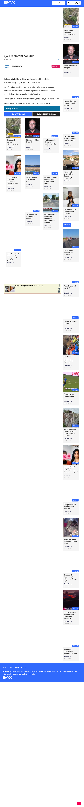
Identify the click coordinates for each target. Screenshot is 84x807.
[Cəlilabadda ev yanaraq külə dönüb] (32, 202)
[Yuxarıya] (79, 803)
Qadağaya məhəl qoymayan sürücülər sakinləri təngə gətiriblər (50, 218)
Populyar (67, 224)
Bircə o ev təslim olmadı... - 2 (70, 322)
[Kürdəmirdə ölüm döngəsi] (32, 128)
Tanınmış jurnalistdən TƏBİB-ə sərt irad (70, 651)
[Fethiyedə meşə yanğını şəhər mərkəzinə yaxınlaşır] (71, 600)
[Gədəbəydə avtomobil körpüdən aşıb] (13, 128)
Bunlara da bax (18, 114)
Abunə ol (55, 66)
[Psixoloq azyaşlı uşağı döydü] (71, 274)
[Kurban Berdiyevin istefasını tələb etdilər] (71, 89)
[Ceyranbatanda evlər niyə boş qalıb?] (32, 165)
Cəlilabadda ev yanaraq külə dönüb (31, 216)
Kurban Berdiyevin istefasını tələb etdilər (71, 103)
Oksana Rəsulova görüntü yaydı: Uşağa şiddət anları (51, 180)
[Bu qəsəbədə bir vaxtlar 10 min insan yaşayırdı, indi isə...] (71, 417)
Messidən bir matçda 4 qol (69, 395)
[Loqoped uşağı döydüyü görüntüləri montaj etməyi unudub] (13, 165)
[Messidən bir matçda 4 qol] (71, 382)
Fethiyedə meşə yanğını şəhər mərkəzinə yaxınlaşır (70, 615)
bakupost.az (10, 188)
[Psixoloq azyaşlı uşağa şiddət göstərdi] (71, 197)
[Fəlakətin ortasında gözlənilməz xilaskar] (71, 345)
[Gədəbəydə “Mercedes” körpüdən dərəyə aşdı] (71, 563)
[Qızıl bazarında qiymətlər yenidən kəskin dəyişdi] (51, 128)
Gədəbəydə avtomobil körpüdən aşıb (12, 142)
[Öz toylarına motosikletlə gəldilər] (71, 238)
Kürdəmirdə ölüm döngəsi (32, 141)
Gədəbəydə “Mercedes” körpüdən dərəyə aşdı (70, 578)
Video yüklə (58, 3)
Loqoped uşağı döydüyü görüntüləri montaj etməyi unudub (12, 181)
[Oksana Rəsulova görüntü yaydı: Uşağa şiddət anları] (51, 165)
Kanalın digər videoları (46, 114)
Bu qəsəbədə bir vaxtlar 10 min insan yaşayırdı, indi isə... (70, 432)
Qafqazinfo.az (68, 108)
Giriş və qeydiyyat (74, 3)
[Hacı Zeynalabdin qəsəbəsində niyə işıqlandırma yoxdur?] (13, 242)
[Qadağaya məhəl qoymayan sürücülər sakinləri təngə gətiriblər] (51, 202)
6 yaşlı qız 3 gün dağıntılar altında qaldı (70, 541)
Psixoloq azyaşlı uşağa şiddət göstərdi (70, 211)
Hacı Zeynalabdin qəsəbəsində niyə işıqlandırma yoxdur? (13, 257)
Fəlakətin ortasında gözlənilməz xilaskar (68, 360)
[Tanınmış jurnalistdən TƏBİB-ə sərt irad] (71, 637)
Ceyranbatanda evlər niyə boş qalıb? (31, 179)
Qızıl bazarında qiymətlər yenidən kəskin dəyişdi (50, 143)
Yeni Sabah (67, 656)
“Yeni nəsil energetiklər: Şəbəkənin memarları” (69, 175)
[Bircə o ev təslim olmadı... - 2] (71, 309)
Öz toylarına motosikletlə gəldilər (68, 252)
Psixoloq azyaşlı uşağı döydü (70, 287)
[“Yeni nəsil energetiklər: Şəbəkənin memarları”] (71, 160)
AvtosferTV (10, 147)
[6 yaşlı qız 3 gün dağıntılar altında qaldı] (71, 527)
